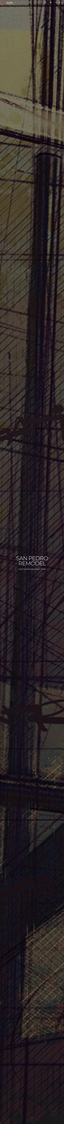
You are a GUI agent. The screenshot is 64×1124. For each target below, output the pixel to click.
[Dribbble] (56, 2)
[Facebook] (61, 2)
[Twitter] (59, 2)
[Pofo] (7, 3)
